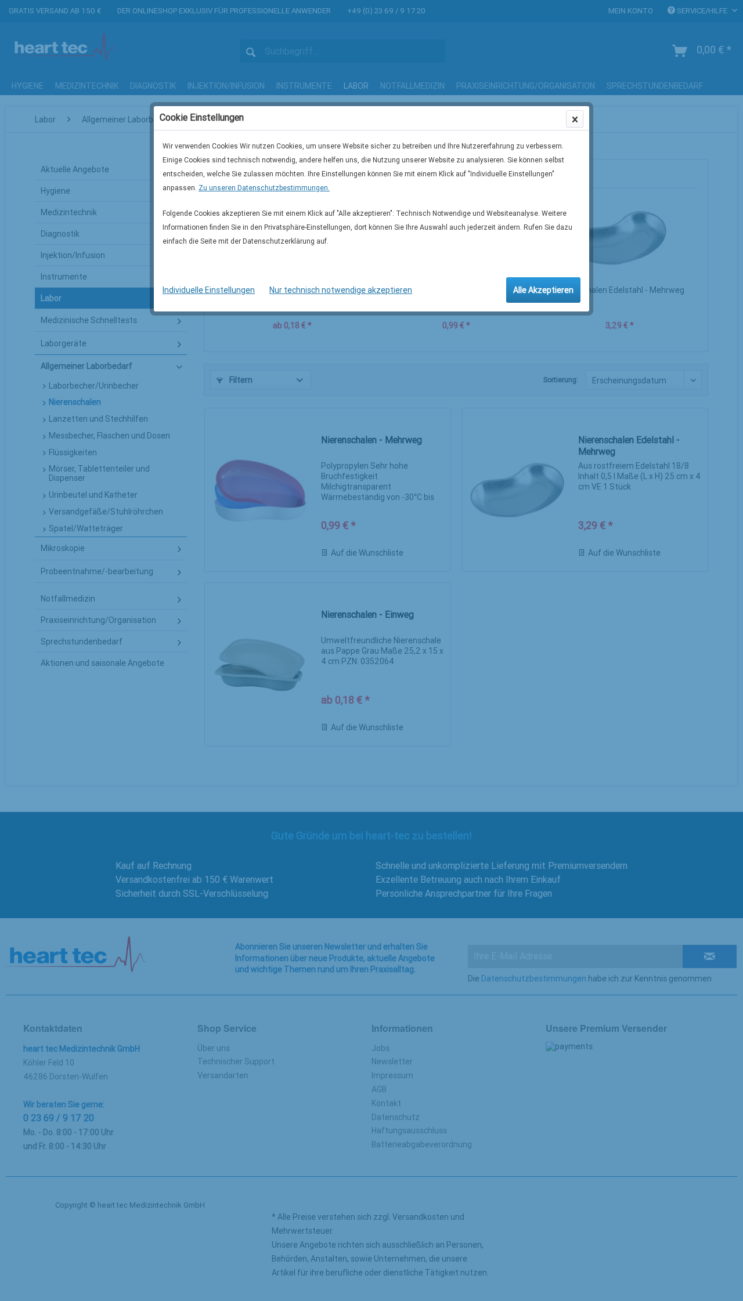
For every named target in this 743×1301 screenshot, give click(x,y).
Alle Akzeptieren (543, 290)
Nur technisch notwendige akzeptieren (340, 290)
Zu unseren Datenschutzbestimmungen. (264, 188)
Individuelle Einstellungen (209, 290)
